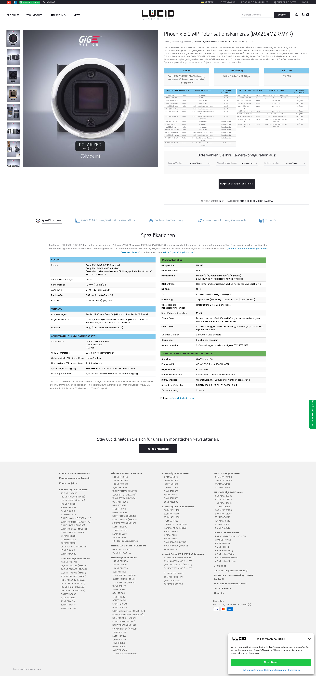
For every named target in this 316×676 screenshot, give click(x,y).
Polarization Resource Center (230, 583)
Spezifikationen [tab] (52, 220)
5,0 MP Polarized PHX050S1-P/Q (76, 518)
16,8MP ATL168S (171, 484)
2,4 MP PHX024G (68, 539)
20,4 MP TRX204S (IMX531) (73, 572)
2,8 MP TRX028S (68, 608)
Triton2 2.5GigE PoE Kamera (126, 473)
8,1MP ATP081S (170, 535)
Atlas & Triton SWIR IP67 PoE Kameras (183, 554)
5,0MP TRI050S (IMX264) (124, 625)
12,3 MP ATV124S (222, 487)
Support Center (286, 2)
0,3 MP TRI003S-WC (173, 584)
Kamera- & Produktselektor (74, 473)
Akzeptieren (271, 662)
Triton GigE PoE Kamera (124, 557)
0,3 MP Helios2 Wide (224, 554)
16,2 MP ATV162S (223, 484)
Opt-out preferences (253, 670)
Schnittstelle (271, 163)
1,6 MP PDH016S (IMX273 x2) (74, 546)
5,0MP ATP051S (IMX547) (175, 542)
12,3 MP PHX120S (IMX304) (73, 500)
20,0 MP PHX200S (69, 493)
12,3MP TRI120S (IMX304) (123, 582)
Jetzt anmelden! (158, 449)
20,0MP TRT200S (120, 484)
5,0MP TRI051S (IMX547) (123, 621)
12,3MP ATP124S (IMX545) (175, 524)
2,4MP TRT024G (119, 530)
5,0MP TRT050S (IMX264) (124, 519)
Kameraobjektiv (68, 483)
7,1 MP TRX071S (68, 601)
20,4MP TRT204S (120, 480)
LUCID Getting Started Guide (230, 570)
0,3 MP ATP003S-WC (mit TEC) (178, 568)
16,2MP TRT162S (119, 487)
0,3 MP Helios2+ (222, 543)
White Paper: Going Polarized (178, 252)
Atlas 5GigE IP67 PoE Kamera (178, 506)
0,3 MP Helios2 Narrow (225, 561)
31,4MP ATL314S (171, 477)
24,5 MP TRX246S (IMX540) (74, 569)
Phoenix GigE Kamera (181, 42)
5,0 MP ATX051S (222, 527)
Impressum (294, 670)
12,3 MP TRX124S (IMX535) (73, 587)
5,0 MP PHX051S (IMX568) (73, 525)
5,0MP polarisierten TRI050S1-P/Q (128, 611)
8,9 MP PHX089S (68, 507)
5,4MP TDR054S (120, 603)
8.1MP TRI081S (119, 593)
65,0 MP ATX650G (223, 496)
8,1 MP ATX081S (222, 524)
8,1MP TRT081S (119, 505)
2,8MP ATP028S (171, 549)
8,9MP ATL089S (171, 491)
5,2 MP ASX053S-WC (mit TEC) (179, 557)
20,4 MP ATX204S (223, 513)
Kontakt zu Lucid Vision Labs (27, 669)
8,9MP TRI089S (119, 589)
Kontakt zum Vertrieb (254, 2)
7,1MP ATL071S (170, 494)
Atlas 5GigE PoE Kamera (175, 473)
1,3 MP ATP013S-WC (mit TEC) (178, 564)
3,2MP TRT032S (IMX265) (124, 523)
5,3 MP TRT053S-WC (174, 573)
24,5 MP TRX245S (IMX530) (74, 565)
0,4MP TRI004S (119, 650)
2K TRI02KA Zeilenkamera (124, 653)
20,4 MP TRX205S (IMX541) (73, 576)
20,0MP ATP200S (172, 517)
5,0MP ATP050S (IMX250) (176, 545)
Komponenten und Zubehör (75, 478)
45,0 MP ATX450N (223, 503)
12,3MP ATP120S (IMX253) (175, 527)
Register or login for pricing (236, 183)
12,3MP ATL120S (171, 487)
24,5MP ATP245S (172, 510)
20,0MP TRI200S (120, 568)
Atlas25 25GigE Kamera (227, 473)
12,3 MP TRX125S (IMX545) (73, 590)
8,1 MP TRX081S (68, 597)
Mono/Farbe (175, 163)
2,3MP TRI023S (119, 639)
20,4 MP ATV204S (223, 480)
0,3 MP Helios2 (222, 546)
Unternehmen (58, 15)
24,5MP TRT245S (120, 477)
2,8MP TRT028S (119, 526)
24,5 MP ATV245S (223, 477)
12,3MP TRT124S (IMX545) (124, 494)
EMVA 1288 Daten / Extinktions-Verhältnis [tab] (108, 220)
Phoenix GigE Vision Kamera (256, 201)
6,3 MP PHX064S (68, 514)
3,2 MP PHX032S (68, 536)
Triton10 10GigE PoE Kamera (74, 558)
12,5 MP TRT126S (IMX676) (124, 491)
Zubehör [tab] (270, 220)
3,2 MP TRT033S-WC (173, 577)
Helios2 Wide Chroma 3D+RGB (230, 536)
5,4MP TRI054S (119, 607)
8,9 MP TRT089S (120, 501)
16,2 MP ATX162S (222, 517)
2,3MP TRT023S (119, 533)
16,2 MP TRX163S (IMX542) (73, 583)
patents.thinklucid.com (182, 398)
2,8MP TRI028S (119, 635)
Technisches (34, 15)
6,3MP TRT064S (119, 512)
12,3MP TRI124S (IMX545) (124, 575)
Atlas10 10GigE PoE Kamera (228, 492)
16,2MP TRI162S (119, 571)
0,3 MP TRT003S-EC (121, 552)
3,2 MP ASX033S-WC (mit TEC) (178, 561)
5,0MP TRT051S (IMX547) (124, 516)
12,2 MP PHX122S (68, 504)
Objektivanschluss (226, 163)
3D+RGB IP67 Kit (223, 539)
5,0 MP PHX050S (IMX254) (73, 532)
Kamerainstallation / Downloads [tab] (224, 220)
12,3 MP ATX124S (222, 520)
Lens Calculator (222, 588)
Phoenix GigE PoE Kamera (73, 489)
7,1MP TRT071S (119, 509)
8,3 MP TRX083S (68, 594)
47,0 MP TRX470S (69, 562)
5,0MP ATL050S (171, 498)
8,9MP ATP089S (171, 531)
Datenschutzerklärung (275, 670)
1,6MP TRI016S (118, 643)
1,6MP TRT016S (119, 537)
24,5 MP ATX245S (223, 510)
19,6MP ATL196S (171, 480)
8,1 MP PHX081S (68, 511)
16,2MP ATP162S (171, 520)
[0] (303, 14)
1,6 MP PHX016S (68, 550)
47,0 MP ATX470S (223, 499)
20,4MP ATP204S (172, 513)
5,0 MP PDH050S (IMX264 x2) (74, 528)
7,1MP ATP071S (170, 538)
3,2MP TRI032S (119, 632)
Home (166, 42)
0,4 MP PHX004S (68, 553)
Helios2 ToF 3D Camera (226, 532)
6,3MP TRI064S (119, 600)
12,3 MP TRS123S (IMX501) (124, 579)
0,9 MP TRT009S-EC (122, 549)
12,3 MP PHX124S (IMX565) (73, 496)
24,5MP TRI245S (120, 561)
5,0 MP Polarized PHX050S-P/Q (75, 521)
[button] (309, 639)
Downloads (228, 2)
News (77, 15)
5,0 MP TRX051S (68, 604)
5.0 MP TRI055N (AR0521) (124, 628)
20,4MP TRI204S (120, 564)
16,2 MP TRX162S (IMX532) (73, 579)
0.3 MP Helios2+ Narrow (226, 557)
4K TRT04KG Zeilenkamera (125, 541)
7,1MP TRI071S (118, 596)
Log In (305, 2)
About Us (219, 593)
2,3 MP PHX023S (68, 543)
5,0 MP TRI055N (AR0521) (124, 618)
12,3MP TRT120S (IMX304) (124, 498)
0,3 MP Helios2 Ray (224, 550)
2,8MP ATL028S (171, 501)
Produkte (13, 15)
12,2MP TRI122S (119, 586)
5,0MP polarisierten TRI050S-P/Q (128, 614)
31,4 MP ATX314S (222, 506)
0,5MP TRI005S (119, 646)
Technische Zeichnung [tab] (169, 220)
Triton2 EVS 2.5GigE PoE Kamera (128, 545)
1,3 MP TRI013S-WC (173, 580)
